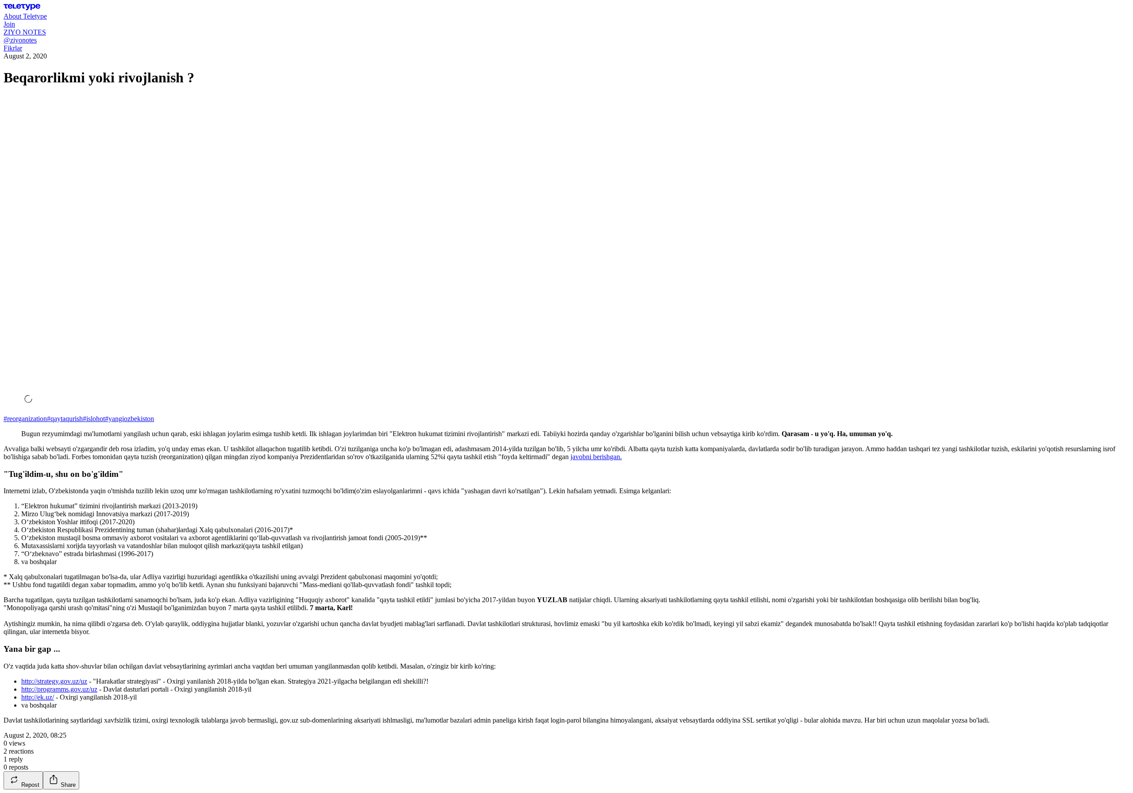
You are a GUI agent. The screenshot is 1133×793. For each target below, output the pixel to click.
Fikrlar (13, 48)
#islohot (94, 418)
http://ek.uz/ (37, 697)
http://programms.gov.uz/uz (59, 689)
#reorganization (25, 418)
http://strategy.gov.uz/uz (54, 681)
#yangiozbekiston (129, 418)
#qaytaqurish (65, 418)
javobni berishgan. (596, 456)
